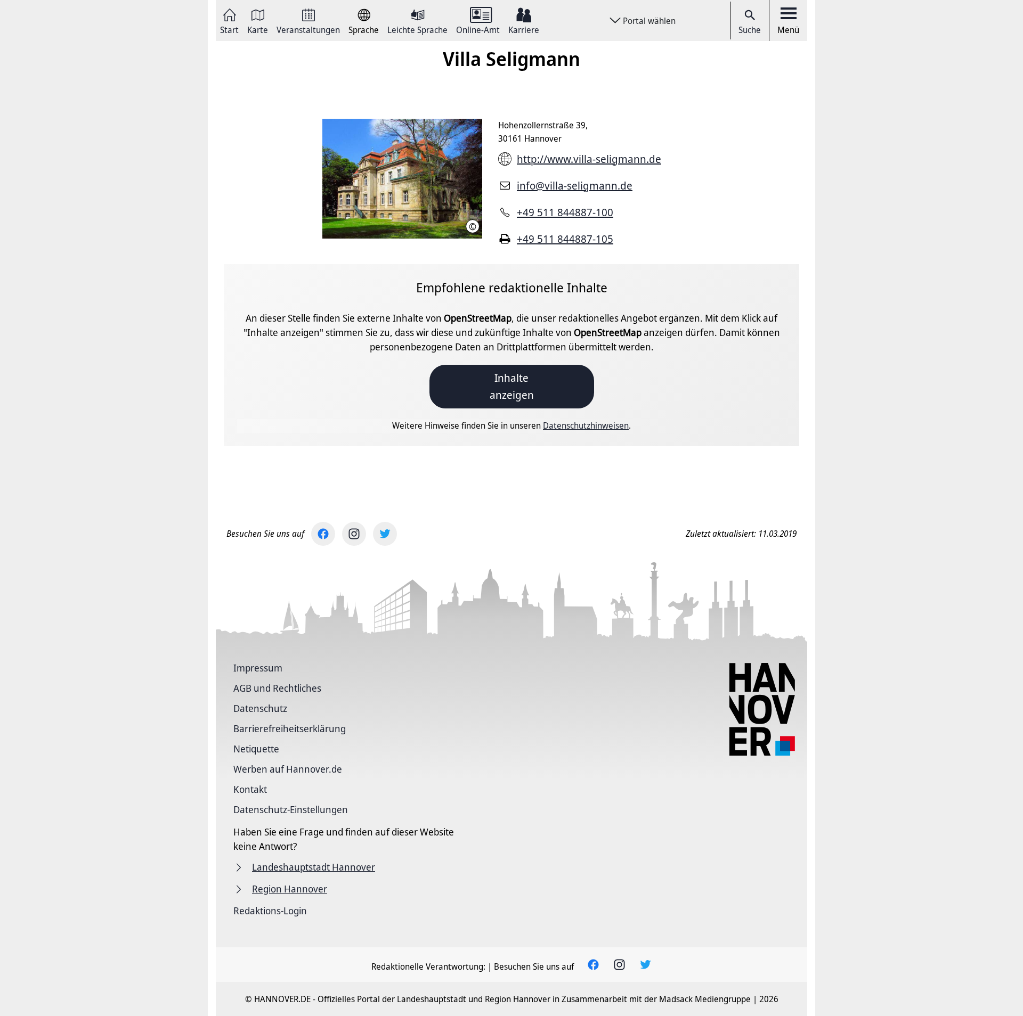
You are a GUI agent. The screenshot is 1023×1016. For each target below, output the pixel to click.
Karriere (523, 29)
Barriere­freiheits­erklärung (289, 728)
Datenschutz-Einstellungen (290, 809)
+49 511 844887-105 (565, 239)
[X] (385, 534)
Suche (749, 30)
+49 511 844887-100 (565, 212)
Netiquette (256, 748)
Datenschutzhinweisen (586, 425)
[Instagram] (354, 534)
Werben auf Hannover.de (287, 769)
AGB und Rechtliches (277, 688)
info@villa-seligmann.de (574, 185)
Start (229, 29)
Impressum (257, 668)
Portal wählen (649, 21)
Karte (257, 29)
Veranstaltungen (308, 29)
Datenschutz (260, 708)
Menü (788, 30)
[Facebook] (323, 534)
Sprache (363, 29)
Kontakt (250, 789)
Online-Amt (478, 29)
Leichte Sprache (417, 29)
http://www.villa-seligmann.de (589, 159)
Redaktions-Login (270, 910)
